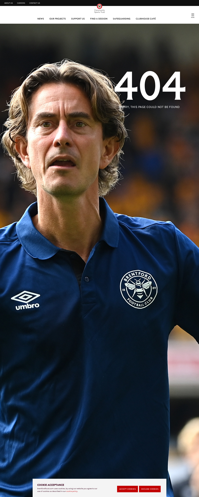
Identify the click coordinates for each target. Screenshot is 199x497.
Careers (21, 3)
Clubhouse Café (146, 18)
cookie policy (71, 491)
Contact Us (34, 3)
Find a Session (98, 18)
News (40, 18)
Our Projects (57, 18)
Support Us (78, 18)
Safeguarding (121, 18)
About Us (8, 3)
